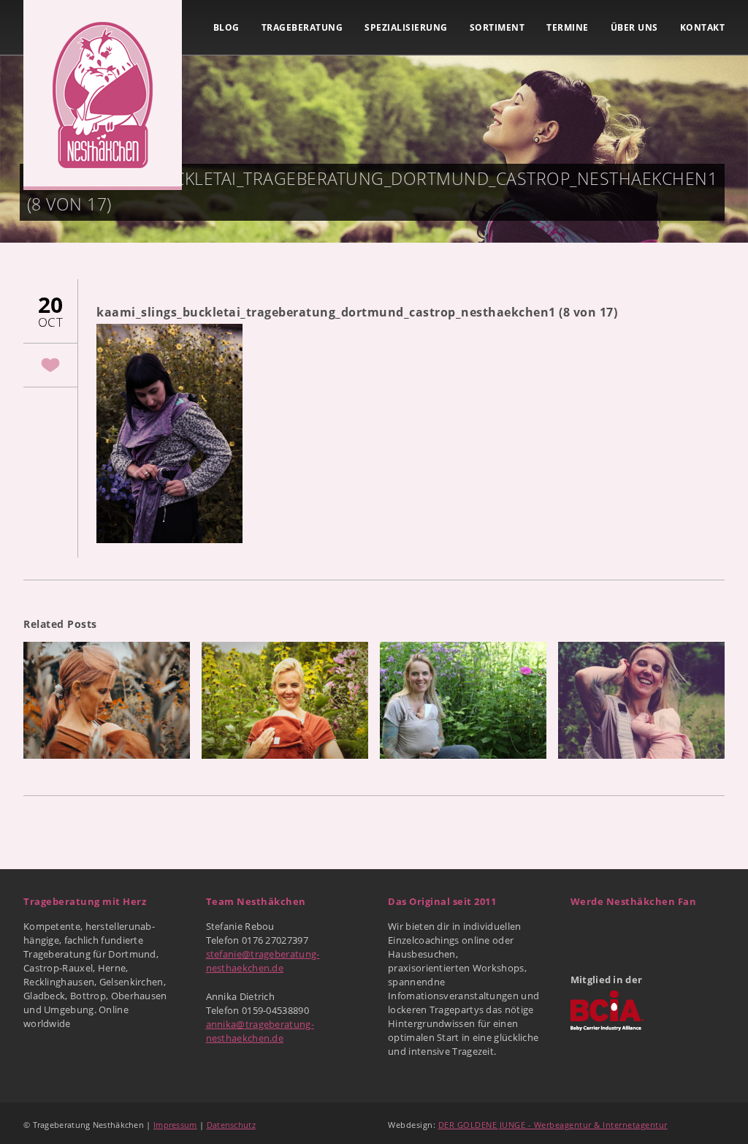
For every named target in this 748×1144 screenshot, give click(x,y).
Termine (567, 27)
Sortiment (497, 27)
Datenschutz (231, 1124)
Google (615, 932)
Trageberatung (302, 27)
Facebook (582, 932)
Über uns (634, 27)
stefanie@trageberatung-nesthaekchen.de (263, 960)
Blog (226, 27)
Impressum (175, 1124)
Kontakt (702, 27)
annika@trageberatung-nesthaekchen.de (260, 1031)
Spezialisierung (406, 27)
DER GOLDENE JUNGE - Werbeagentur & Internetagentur (553, 1124)
